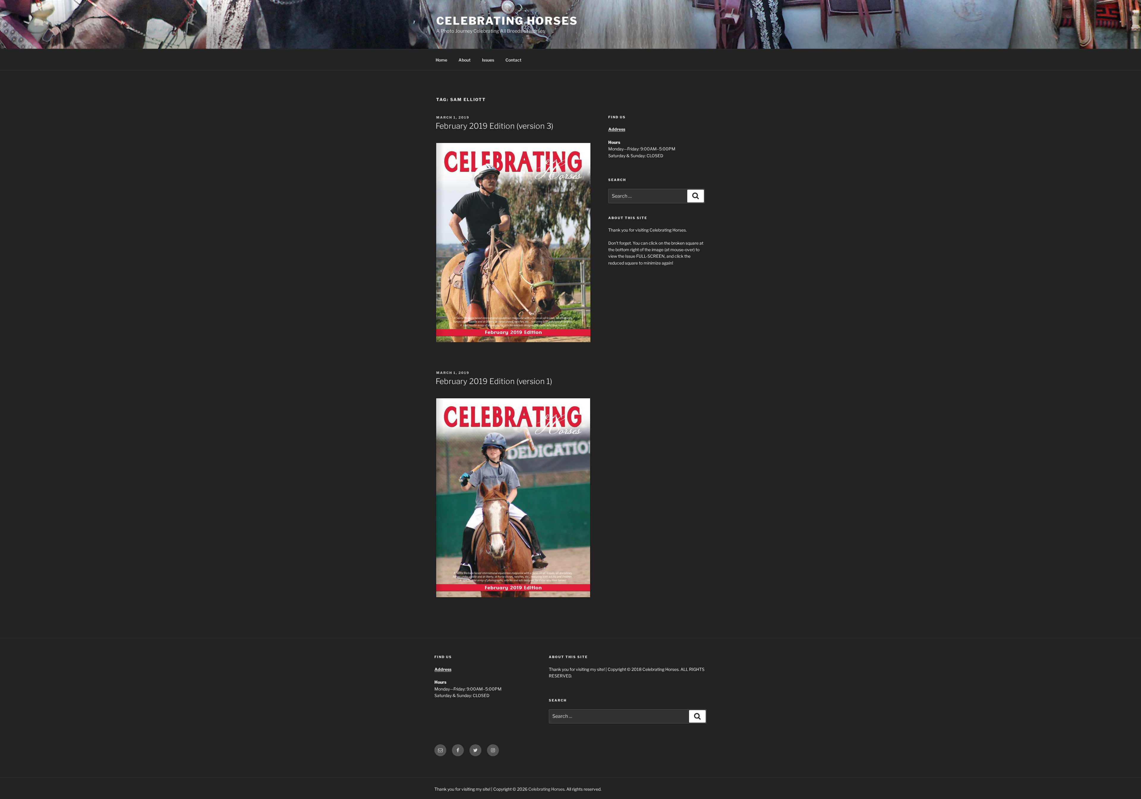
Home (441, 59)
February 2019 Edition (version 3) (494, 125)
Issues (488, 59)
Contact (513, 59)
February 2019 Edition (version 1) (494, 381)
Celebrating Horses (507, 20)
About (464, 59)
